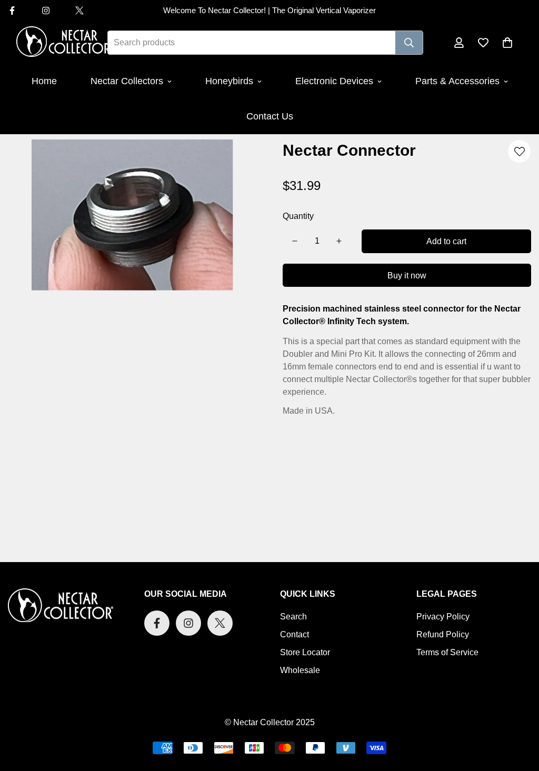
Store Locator (305, 652)
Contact (294, 634)
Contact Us (269, 116)
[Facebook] (156, 623)
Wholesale (300, 670)
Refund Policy (442, 634)
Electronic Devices (334, 81)
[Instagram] (45, 10)
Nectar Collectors (127, 81)
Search (293, 616)
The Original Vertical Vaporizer (324, 10)
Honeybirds (229, 81)
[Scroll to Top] (518, 714)
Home (44, 81)
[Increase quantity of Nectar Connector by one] (339, 241)
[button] (507, 43)
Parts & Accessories (457, 81)
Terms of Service (447, 652)
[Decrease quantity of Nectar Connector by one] (294, 241)
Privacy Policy (443, 616)
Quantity (298, 216)
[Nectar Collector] (63, 42)
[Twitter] (79, 10)
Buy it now (406, 275)
